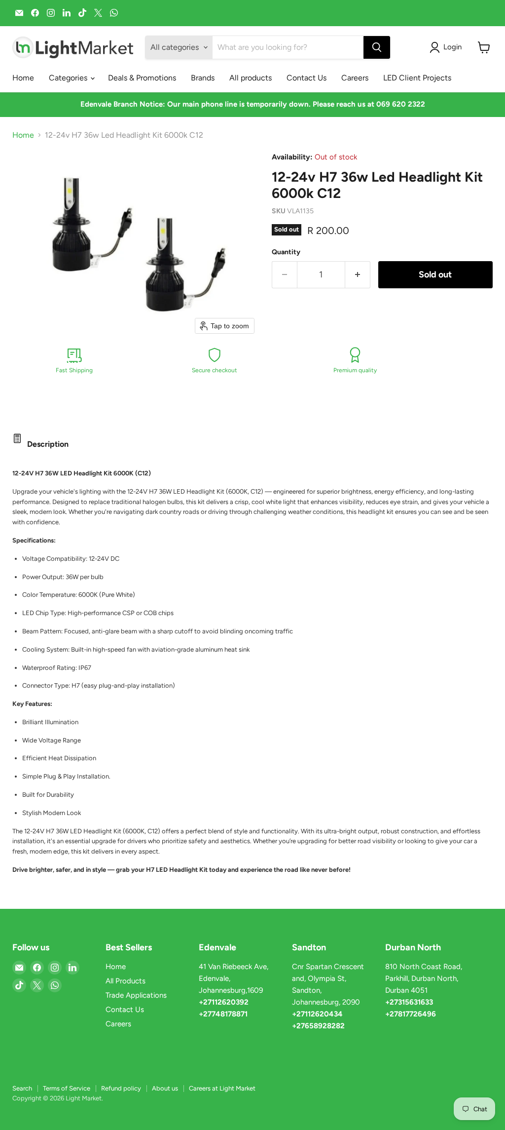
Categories (69, 77)
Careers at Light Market (222, 1088)
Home (23, 77)
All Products (125, 980)
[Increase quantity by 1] (357, 274)
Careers (354, 77)
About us (165, 1088)
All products (250, 77)
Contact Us (306, 77)
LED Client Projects (417, 77)
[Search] (376, 47)
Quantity (286, 252)
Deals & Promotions (142, 77)
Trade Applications (136, 995)
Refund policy (121, 1088)
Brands (203, 77)
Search (22, 1088)
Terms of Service (66, 1088)
